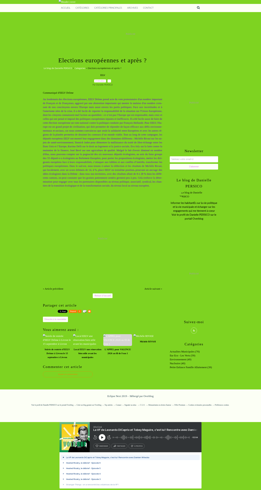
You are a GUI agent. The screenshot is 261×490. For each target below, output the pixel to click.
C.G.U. (142, 405)
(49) (180, 359)
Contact (148, 8)
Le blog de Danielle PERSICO (58, 68)
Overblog (148, 396)
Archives (132, 8)
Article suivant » (153, 288)
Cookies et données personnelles (200, 405)
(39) (191, 367)
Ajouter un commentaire (68, 374)
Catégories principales (108, 8)
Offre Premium (179, 405)
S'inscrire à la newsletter (55, 319)
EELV (102, 75)
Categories (80, 68)
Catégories (82, 8)
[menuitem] (66, 8)
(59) (182, 355)
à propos (138, 446)
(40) (177, 363)
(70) (185, 351)
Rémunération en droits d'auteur (159, 405)
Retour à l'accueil (103, 296)
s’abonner (103, 446)
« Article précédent (53, 288)
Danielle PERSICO (200, 215)
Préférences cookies (222, 405)
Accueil (65, 8)
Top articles (109, 405)
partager (121, 446)
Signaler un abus (130, 405)
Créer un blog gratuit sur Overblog (89, 405)
